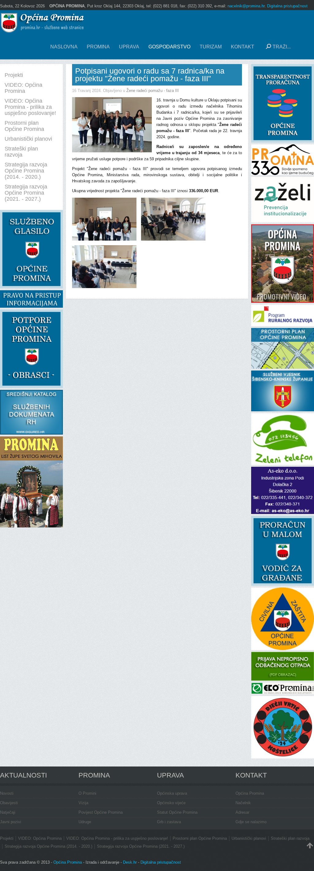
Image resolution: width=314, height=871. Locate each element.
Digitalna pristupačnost (287, 6)
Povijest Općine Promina (100, 812)
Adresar (242, 812)
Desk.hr (130, 862)
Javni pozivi (10, 822)
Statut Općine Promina (177, 812)
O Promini (87, 793)
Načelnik (243, 803)
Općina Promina (250, 793)
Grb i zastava (169, 822)
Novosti (6, 793)
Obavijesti (9, 803)
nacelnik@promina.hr (246, 6)
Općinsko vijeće (171, 803)
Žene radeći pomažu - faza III (152, 90)
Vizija (83, 803)
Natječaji (7, 812)
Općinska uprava (172, 793)
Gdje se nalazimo (251, 822)
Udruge (84, 822)
